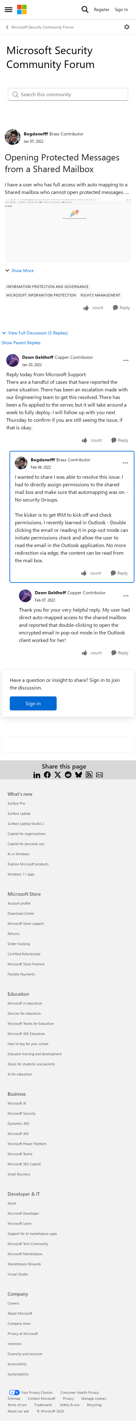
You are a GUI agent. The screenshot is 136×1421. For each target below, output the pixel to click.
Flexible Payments (21, 974)
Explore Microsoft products (28, 864)
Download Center (21, 913)
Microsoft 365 (18, 1133)
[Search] (85, 9)
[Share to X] (57, 773)
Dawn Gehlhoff (37, 357)
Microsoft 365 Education (26, 1033)
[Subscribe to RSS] (89, 773)
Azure (12, 1203)
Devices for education (24, 1013)
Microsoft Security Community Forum (42, 26)
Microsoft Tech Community (28, 1243)
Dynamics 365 (18, 1123)
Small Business (19, 1174)
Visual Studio (18, 1274)
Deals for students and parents (31, 1064)
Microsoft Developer (23, 1213)
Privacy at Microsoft (23, 1333)
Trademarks (43, 1404)
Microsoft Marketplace (25, 1253)
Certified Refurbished (24, 953)
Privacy (68, 1398)
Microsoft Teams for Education (31, 1023)
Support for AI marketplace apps (32, 1233)
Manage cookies (93, 1398)
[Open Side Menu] (8, 9)
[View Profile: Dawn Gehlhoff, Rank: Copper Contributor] (12, 360)
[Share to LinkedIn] (37, 773)
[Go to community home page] (22, 9)
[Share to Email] (99, 773)
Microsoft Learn (20, 1223)
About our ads (18, 1411)
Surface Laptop (19, 813)
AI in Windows (18, 853)
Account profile (19, 903)
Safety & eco (69, 1404)
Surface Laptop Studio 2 (26, 823)
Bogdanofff (36, 134)
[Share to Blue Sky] (78, 773)
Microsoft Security (21, 1113)
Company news (19, 1323)
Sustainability (18, 1374)
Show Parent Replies (21, 343)
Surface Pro (16, 803)
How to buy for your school (28, 1043)
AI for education (20, 1074)
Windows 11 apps (21, 874)
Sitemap (14, 1398)
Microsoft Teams (20, 1153)
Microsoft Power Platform (27, 1143)
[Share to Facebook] (47, 773)
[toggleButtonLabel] (126, 26)
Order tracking (19, 943)
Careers (14, 1303)
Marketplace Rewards (24, 1264)
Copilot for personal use (26, 843)
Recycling (94, 1404)
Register (101, 9)
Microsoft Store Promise (26, 964)
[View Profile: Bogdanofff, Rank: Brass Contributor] (13, 137)
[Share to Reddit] (68, 773)
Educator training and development (35, 1053)
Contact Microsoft (41, 1398)
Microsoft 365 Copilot (24, 1164)
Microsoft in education (25, 1003)
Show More (22, 270)
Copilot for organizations (27, 833)
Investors (15, 1343)
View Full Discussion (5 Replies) (38, 333)
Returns (14, 933)
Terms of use (17, 1404)
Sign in (33, 703)
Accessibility (17, 1364)
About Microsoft (20, 1313)
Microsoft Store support (26, 923)
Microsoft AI (17, 1103)
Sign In (121, 9)
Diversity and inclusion (25, 1353)
